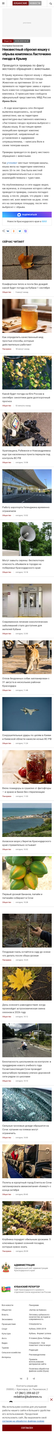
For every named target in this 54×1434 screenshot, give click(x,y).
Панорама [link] (6, 349)
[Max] (25, 231)
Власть (5, 1314)
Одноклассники (27, 1378)
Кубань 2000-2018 (37, 1329)
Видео (4, 1343)
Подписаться (29, 214)
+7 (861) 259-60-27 (27, 1393)
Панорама (34, 1305)
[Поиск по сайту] (50, 3)
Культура (6, 1333)
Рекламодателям (37, 1355)
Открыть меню (3, 3)
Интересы (6, 1357)
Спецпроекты (35, 1324)
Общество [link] (6, 292)
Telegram (34, 1378)
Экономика (7, 1319)
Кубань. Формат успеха (40, 1333)
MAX (44, 221)
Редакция (33, 1350)
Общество (8, 41)
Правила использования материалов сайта (37, 1361)
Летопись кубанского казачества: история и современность (39, 1316)
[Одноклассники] (13, 231)
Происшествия (9, 1324)
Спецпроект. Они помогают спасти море (40, 1344)
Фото (4, 1338)
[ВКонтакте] (7, 231)
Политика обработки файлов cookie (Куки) (39, 1370)
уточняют (12, 163)
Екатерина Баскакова (12, 46)
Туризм (5, 1348)
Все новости (7, 1305)
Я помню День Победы (39, 1338)
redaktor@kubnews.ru (28, 1396)
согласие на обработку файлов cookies (23, 1421)
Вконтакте (21, 1378)
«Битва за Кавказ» (38, 1310)
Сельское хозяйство (11, 1352)
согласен (27, 1428)
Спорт (4, 1329)
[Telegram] (19, 231)
